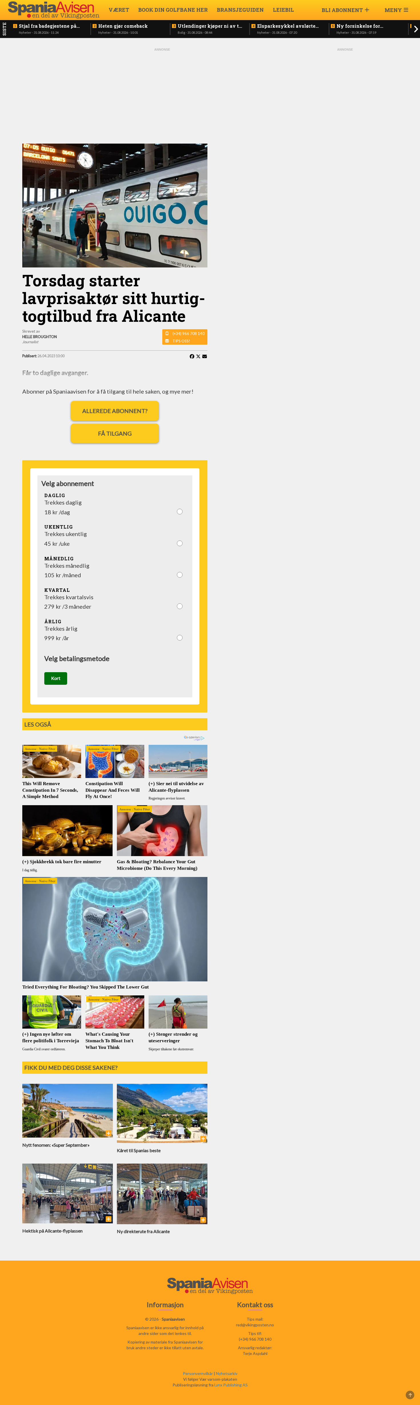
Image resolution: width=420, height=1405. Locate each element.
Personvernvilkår (198, 1373)
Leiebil (283, 9)
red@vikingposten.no (255, 1324)
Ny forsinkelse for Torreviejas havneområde (367, 26)
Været (119, 9)
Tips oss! (181, 341)
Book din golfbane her (173, 9)
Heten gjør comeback (123, 26)
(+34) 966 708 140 (189, 333)
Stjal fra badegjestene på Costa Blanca (48, 26)
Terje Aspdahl (255, 1353)
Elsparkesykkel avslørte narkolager (286, 26)
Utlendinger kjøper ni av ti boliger (209, 26)
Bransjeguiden (240, 9)
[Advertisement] (162, 95)
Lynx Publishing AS (231, 1384)
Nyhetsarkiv (226, 1373)
